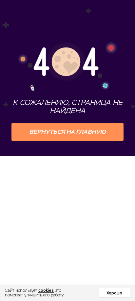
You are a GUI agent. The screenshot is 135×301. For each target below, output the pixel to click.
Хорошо (114, 292)
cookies (46, 290)
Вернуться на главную (67, 132)
